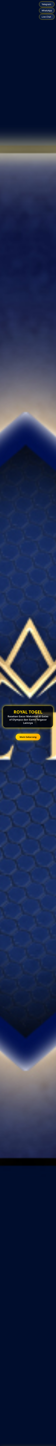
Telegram (46, 4)
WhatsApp (47, 10)
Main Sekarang (28, 736)
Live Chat (46, 16)
